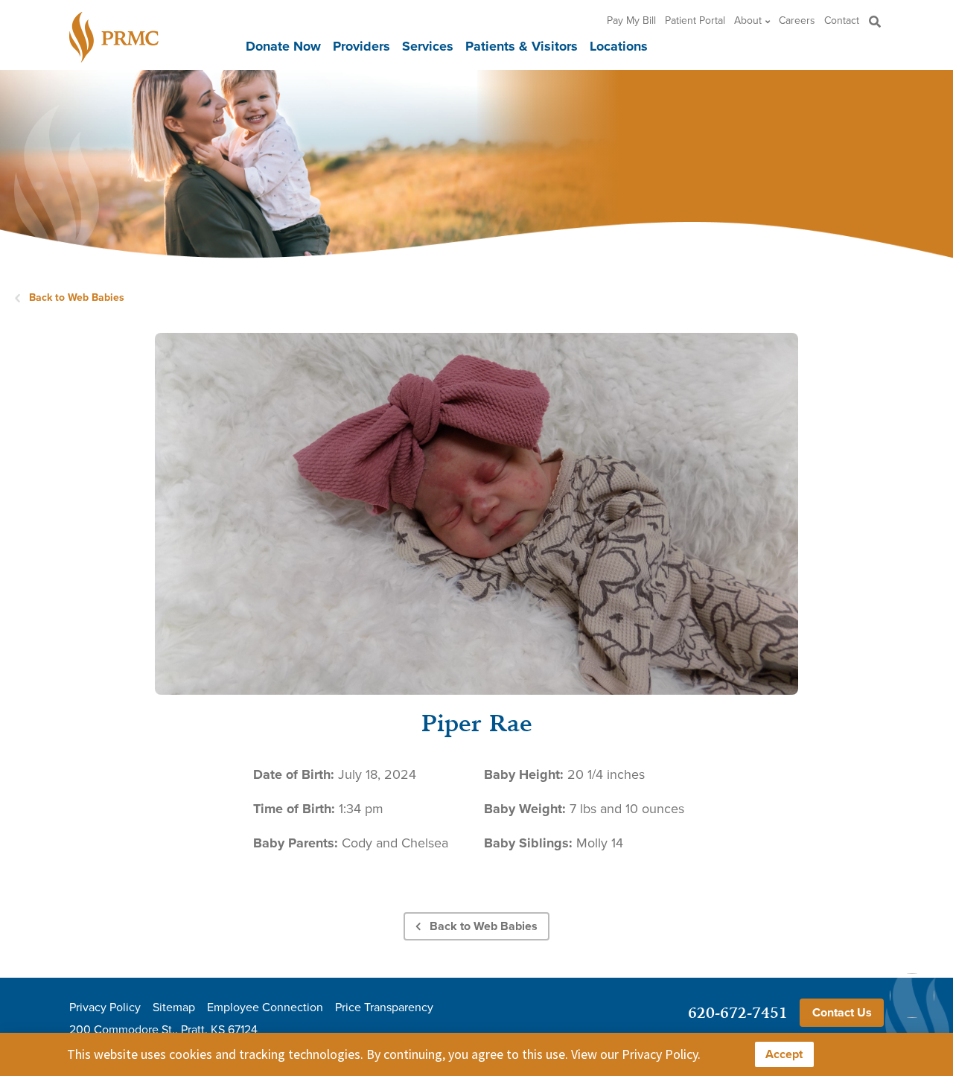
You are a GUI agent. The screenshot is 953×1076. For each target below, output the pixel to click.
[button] (874, 21)
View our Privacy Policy (634, 1054)
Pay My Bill (631, 20)
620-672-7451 (738, 1012)
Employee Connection (265, 1007)
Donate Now (283, 46)
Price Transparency (384, 1007)
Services (427, 46)
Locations (619, 46)
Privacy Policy (105, 1007)
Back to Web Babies (76, 297)
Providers (361, 46)
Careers (797, 20)
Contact (841, 20)
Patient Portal (695, 20)
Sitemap (174, 1007)
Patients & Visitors (521, 46)
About (748, 20)
